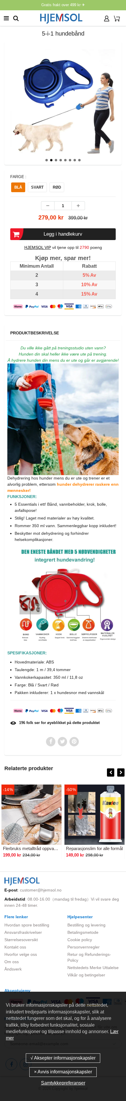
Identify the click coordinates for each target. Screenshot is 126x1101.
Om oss (11, 961)
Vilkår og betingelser (86, 975)
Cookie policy (79, 939)
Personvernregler (83, 947)
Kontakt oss (15, 947)
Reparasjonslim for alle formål (94, 848)
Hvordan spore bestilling (26, 925)
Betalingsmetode (82, 932)
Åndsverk (13, 969)
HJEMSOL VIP (37, 247)
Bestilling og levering (86, 925)
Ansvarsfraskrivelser (23, 932)
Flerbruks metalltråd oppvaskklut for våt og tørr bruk (52, 848)
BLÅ (18, 187)
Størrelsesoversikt (21, 939)
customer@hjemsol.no (41, 890)
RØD (57, 187)
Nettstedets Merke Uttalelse (93, 967)
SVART (37, 187)
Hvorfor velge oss (20, 954)
